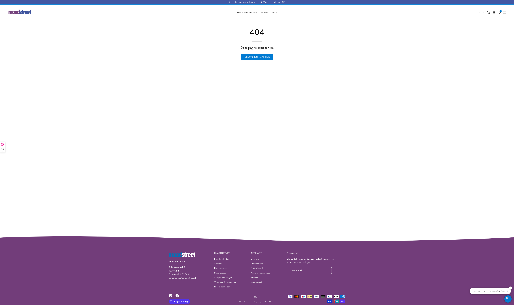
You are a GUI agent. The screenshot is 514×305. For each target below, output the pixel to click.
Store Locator (220, 272)
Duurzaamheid (257, 263)
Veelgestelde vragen (223, 277)
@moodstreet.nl (188, 277)
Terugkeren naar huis (257, 57)
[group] (257, 2)
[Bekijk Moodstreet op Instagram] (170, 296)
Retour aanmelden (222, 286)
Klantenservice (222, 253)
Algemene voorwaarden (261, 272)
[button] (264, 12)
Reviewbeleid (256, 282)
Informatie (256, 253)
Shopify (271, 302)
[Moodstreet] (24, 12)
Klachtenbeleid (220, 268)
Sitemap (254, 277)
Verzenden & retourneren (225, 282)
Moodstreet (249, 302)
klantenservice (175, 277)
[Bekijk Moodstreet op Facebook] (176, 296)
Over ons (255, 258)
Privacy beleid (257, 268)
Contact (218, 263)
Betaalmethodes (221, 258)
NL (480, 12)
